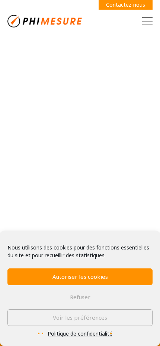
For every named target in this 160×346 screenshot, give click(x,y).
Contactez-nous (125, 4)
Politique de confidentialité (80, 333)
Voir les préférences (80, 317)
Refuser (80, 297)
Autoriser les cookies (80, 276)
